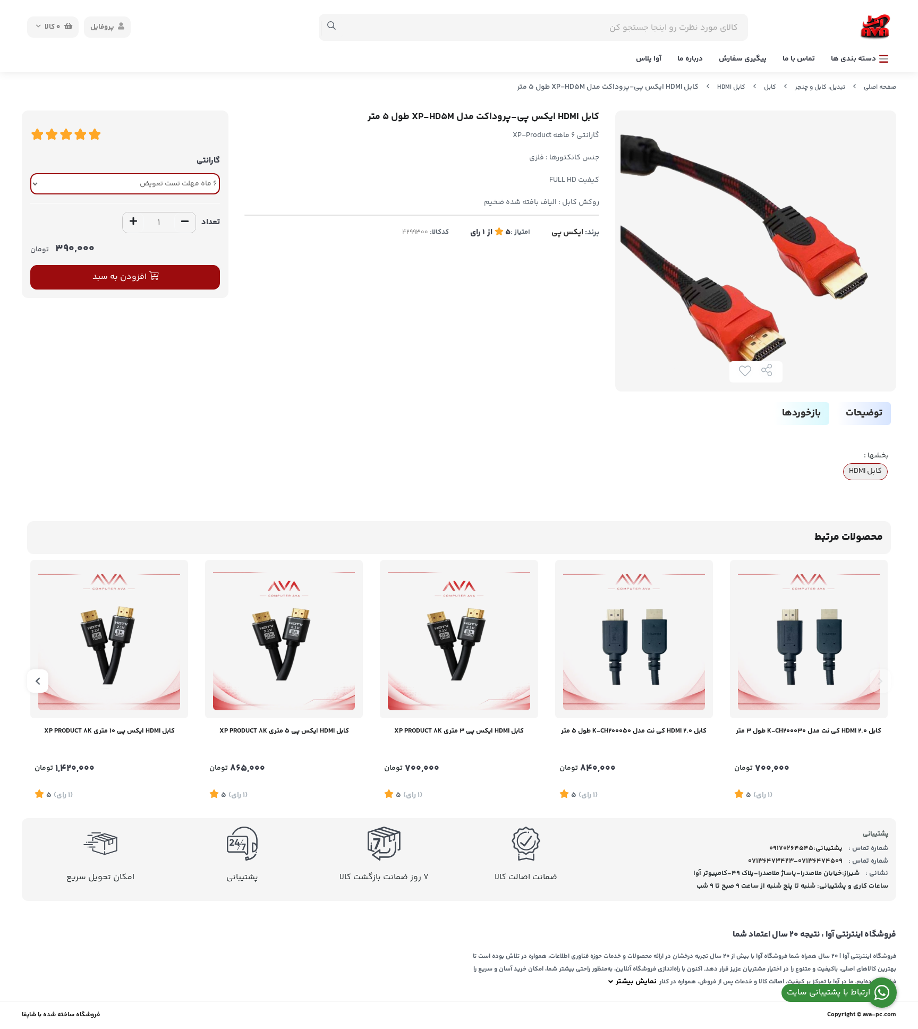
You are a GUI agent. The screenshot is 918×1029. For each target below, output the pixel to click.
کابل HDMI (731, 87)
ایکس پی (567, 232)
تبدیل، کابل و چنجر (820, 87)
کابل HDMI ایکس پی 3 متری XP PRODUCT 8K (459, 731)
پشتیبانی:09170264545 (806, 848)
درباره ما (690, 59)
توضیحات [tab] (864, 413)
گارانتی (208, 161)
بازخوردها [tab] (801, 413)
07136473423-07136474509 (795, 861)
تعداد (210, 222)
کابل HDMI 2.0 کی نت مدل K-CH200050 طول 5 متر (634, 731)
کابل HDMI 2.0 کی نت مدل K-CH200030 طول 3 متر (808, 731)
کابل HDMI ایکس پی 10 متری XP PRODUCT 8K (109, 731)
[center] (332, 27)
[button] (880, 681)
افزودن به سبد (120, 277)
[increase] (133, 222)
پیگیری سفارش (743, 59)
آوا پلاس (648, 59)
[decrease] (185, 222)
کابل (770, 87)
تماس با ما (799, 59)
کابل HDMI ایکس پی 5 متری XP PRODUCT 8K (284, 731)
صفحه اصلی (880, 87)
